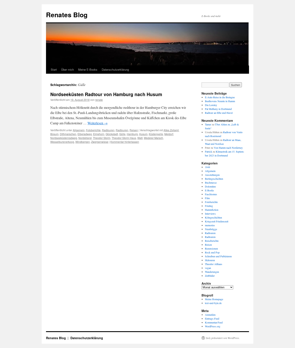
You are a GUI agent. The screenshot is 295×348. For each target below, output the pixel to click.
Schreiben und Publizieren (218, 256)
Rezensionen (211, 248)
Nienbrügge (211, 229)
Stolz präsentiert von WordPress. (223, 338)
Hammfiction (211, 209)
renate (99, 99)
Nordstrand (85, 138)
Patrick (208, 151)
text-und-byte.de (213, 303)
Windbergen (82, 142)
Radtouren (108, 130)
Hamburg (132, 134)
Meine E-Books (87, 69)
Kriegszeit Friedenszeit (216, 221)
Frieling (209, 206)
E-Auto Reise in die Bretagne (220, 97)
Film (207, 198)
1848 (207, 167)
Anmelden (210, 314)
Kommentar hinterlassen (124, 142)
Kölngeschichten (213, 217)
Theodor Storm (101, 138)
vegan (208, 268)
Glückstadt (112, 134)
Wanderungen (212, 271)
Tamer (208, 124)
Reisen (134, 130)
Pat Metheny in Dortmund (218, 109)
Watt (140, 138)
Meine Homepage (214, 299)
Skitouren (210, 260)
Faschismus (211, 194)
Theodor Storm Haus (124, 138)
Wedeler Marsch (153, 138)
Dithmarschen (68, 134)
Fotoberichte (93, 130)
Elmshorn (98, 134)
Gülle (122, 134)
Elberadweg (85, 134)
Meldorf (168, 134)
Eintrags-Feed (212, 318)
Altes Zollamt (171, 130)
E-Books (209, 190)
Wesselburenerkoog (62, 142)
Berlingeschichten (214, 178)
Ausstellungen (212, 174)
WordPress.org (212, 326)
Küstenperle (156, 134)
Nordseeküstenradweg (63, 138)
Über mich (67, 69)
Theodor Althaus (213, 264)
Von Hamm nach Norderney (228, 147)
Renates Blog (66, 14)
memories (210, 225)
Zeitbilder (210, 275)
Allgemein (79, 130)
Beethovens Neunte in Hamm (220, 101)
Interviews (210, 213)
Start (54, 69)
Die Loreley (211, 105)
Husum (143, 134)
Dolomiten (210, 186)
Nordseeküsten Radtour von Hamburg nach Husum (106, 94)
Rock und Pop (212, 252)
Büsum (54, 134)
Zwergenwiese (99, 142)
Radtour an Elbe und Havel (219, 112)
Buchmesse (211, 182)
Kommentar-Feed (214, 322)
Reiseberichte (212, 240)
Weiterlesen (97, 123)
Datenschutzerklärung (115, 69)
